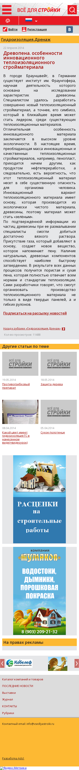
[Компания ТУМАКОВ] (57, 665)
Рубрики (8, 713)
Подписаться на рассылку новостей (35, 313)
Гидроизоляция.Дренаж (25, 39)
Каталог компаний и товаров (22, 679)
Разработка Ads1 (13, 758)
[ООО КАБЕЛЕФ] (19, 663)
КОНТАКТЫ (9, 706)
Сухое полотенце (53, 432)
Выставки (9, 693)
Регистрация (37, 29)
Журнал (7, 699)
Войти (13, 29)
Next (75, 663)
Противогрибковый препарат (16, 386)
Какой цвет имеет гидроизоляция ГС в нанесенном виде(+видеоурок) (16, 437)
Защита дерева (52, 384)
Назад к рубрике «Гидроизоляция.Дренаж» (32, 328)
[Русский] (29, 20)
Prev (3, 663)
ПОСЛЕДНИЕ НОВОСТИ (17, 686)
